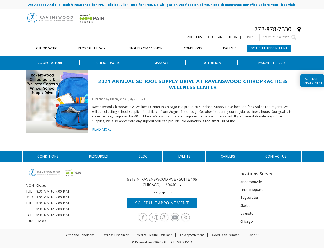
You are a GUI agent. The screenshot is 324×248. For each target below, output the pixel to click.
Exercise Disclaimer (116, 235)
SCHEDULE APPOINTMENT (162, 203)
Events (184, 156)
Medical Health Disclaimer (154, 235)
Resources (98, 156)
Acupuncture (50, 62)
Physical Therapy (270, 62)
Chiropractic (108, 62)
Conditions (48, 156)
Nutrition (212, 62)
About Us (194, 37)
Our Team (215, 37)
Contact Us (276, 156)
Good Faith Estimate (225, 235)
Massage (161, 62)
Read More (101, 129)
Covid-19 (253, 235)
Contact (250, 37)
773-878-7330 (273, 29)
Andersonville (251, 181)
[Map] (299, 29)
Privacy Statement (192, 235)
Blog (233, 37)
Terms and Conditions (79, 235)
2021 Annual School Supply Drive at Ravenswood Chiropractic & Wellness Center (192, 83)
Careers (228, 156)
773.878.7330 (163, 192)
